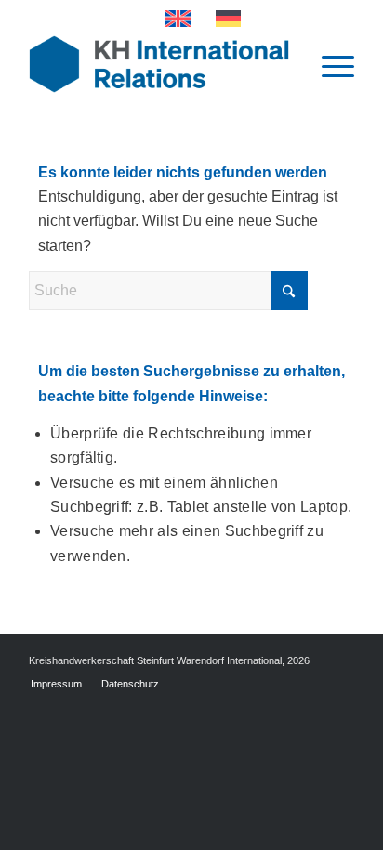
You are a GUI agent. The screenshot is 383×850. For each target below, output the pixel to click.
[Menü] (328, 64)
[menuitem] (328, 64)
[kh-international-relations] (159, 64)
